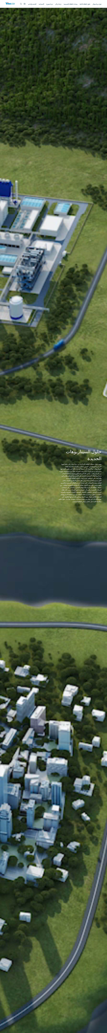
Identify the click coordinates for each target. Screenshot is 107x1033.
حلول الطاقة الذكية (85, 4)
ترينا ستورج (49, 4)
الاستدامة (41, 4)
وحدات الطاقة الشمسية (70, 4)
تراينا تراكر (58, 4)
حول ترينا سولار (97, 4)
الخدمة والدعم (32, 4)
